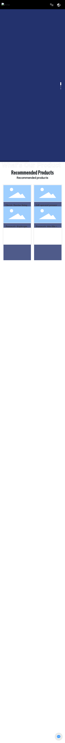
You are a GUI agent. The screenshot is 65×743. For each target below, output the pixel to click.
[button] (60, 83)
